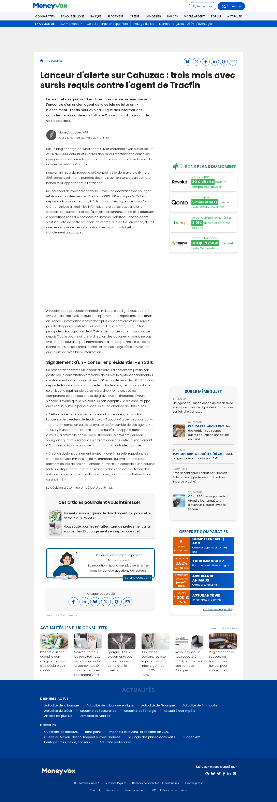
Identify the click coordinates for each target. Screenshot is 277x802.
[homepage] (41, 61)
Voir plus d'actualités (223, 628)
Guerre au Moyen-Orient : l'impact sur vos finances (82, 737)
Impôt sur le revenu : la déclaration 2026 (139, 732)
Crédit (135, 16)
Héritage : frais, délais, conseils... (68, 742)
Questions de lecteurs (61, 732)
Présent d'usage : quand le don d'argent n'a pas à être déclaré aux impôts (106, 515)
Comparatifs (45, 16)
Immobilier (153, 16)
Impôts (172, 16)
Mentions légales (115, 783)
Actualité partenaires (115, 742)
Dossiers (48, 725)
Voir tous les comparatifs (217, 609)
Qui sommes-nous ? (87, 783)
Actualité (234, 16)
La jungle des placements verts (151, 737)
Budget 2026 (192, 737)
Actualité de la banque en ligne (110, 705)
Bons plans (93, 732)
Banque (95, 16)
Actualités (54, 61)
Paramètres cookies (175, 790)
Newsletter (112, 790)
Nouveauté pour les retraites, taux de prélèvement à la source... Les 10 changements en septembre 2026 (106, 528)
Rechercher (204, 6)
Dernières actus (54, 698)
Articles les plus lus (58, 716)
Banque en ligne (72, 16)
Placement (115, 16)
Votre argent (194, 16)
